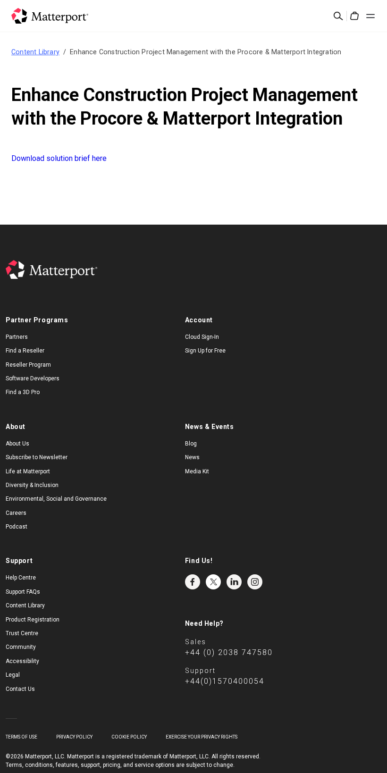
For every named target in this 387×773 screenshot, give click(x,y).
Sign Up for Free (205, 350)
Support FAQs (23, 591)
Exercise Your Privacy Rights (201, 736)
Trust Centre (22, 633)
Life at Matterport (28, 471)
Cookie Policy (129, 736)
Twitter (213, 581)
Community (21, 647)
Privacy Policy (74, 736)
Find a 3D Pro (23, 392)
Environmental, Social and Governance (56, 499)
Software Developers (32, 378)
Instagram (254, 581)
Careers (16, 513)
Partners (17, 337)
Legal (13, 675)
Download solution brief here (59, 158)
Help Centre (21, 577)
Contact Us (20, 689)
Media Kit (197, 471)
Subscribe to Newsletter (36, 457)
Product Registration (32, 619)
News (192, 457)
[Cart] (354, 16)
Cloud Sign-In (202, 337)
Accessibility (22, 661)
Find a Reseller (25, 350)
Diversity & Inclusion (32, 485)
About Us (17, 443)
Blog (191, 443)
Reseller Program (28, 364)
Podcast (16, 526)
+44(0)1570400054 (224, 681)
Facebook (192, 581)
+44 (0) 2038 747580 (229, 652)
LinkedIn (234, 581)
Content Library (35, 52)
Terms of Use (21, 736)
